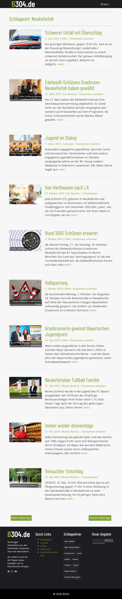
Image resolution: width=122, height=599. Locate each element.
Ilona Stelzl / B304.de (25, 440)
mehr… (61, 64)
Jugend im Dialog (60, 137)
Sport (75, 565)
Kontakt (44, 542)
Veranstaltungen (72, 577)
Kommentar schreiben (81, 38)
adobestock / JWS (24, 249)
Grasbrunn (69, 553)
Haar (79, 553)
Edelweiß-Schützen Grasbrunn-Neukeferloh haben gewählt (73, 85)
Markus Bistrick (70, 385)
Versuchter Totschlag (64, 471)
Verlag (43, 546)
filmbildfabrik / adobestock (28, 47)
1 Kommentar (89, 193)
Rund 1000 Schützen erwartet (71, 233)
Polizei (67, 565)
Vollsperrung (56, 282)
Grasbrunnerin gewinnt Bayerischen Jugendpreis (77, 331)
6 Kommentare (90, 477)
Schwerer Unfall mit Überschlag (73, 32)
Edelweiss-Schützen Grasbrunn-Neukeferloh (31, 97)
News (75, 559)
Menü (106, 4)
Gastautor (68, 143)
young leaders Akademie (27, 153)
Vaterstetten (70, 571)
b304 (64, 38)
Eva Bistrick (69, 94)
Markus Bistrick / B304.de (27, 485)
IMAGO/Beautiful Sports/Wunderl (35, 395)
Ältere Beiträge (21, 518)
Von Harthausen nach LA (67, 187)
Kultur (67, 559)
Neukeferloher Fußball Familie (72, 380)
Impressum (45, 549)
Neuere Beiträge (100, 518)
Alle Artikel (69, 541)
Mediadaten (46, 539)
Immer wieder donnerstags (69, 425)
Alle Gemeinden (71, 547)
